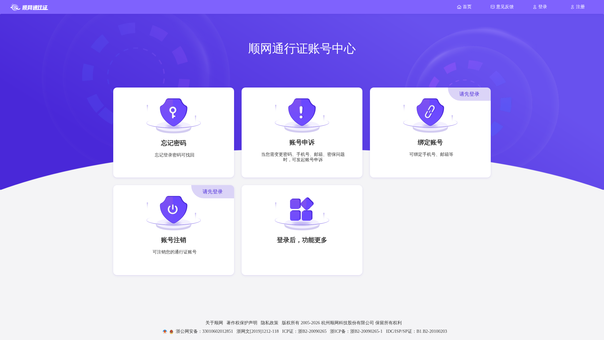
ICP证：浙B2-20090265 (304, 331)
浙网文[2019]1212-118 (258, 331)
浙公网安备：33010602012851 (204, 331)
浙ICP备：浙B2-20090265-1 (356, 331)
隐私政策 (269, 323)
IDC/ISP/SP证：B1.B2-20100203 (416, 331)
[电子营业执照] (161, 331)
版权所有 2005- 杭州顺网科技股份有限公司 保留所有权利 (342, 323)
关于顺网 (214, 323)
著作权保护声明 (241, 323)
